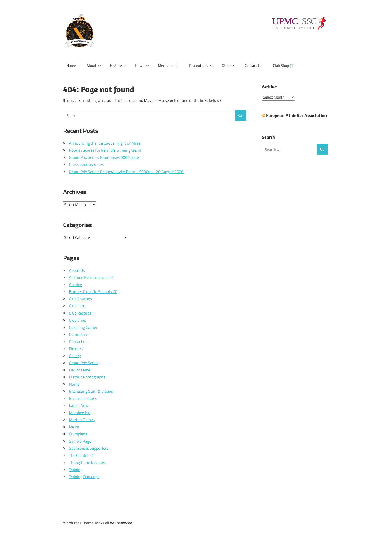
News (139, 65)
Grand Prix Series (83, 363)
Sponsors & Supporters (88, 448)
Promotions (198, 65)
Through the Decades (87, 462)
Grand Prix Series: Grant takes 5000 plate (104, 157)
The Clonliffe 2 (81, 455)
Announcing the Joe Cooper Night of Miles (105, 143)
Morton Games (82, 420)
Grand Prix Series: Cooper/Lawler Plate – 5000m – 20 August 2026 (126, 172)
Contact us (78, 341)
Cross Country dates (86, 164)
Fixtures (76, 348)
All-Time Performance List (91, 277)
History (116, 65)
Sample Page (80, 441)
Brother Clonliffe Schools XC (93, 292)
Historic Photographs (87, 377)
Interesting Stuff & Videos (91, 391)
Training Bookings (84, 477)
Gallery (75, 356)
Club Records (80, 313)
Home (71, 65)
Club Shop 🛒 (284, 65)
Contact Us (253, 65)
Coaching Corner (83, 327)
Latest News (79, 405)
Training (75, 470)
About (91, 65)
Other (226, 65)
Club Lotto (78, 306)
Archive (75, 285)
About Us (77, 270)
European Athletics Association (296, 115)
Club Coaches (80, 299)
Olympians (78, 434)
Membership (168, 65)
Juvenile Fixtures (83, 398)
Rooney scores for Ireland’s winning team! (105, 150)
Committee (78, 334)
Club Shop (77, 320)
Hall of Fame (79, 370)
